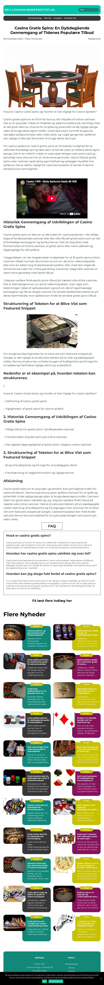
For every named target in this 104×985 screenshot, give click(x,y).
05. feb (36, 626)
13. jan (36, 859)
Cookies (58, 18)
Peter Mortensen (33, 39)
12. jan (86, 888)
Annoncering (35, 18)
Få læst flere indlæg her (52, 601)
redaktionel (94, 39)
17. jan (36, 684)
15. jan (36, 771)
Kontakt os (70, 18)
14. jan (86, 800)
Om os (47, 18)
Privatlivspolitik (56, 981)
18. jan (86, 626)
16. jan (86, 713)
